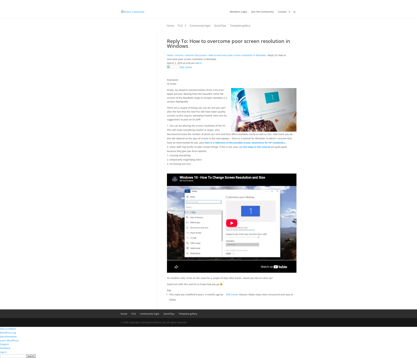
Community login (200, 25)
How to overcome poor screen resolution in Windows (237, 55)
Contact (282, 12)
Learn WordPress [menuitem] (9, 340)
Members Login (238, 12)
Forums (179, 55)
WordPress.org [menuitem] (8, 332)
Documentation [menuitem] (8, 336)
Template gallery (240, 25)
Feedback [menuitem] (5, 348)
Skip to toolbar (8, 328)
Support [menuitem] (4, 344)
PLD (180, 25)
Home (170, 25)
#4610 (198, 63)
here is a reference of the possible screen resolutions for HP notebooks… (246, 142)
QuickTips (220, 25)
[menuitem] (208, 356)
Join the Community (262, 12)
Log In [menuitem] (3, 352)
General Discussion (195, 55)
